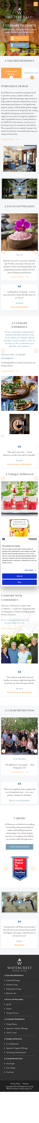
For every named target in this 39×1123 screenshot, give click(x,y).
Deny (19, 582)
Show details (29, 570)
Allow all (19, 576)
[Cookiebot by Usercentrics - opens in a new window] (28, 539)
